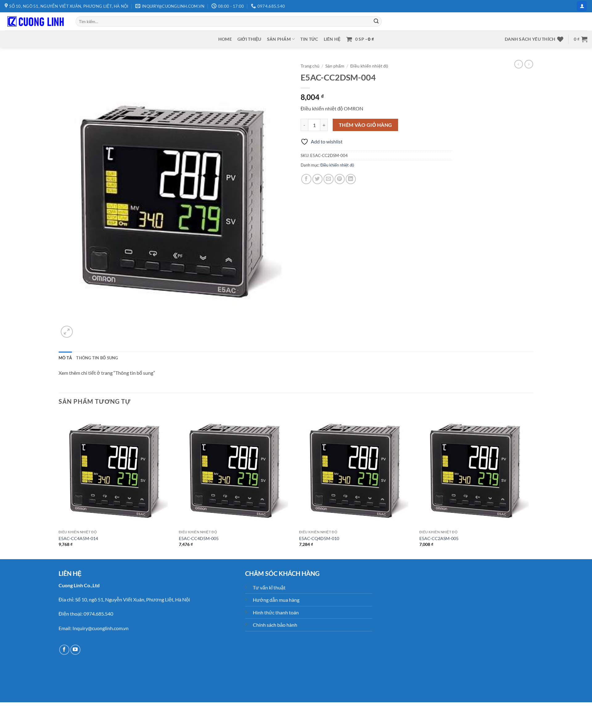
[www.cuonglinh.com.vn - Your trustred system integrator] (35, 21)
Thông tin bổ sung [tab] (97, 357)
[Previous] (59, 485)
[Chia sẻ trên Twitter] (317, 179)
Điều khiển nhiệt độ (369, 66)
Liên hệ (332, 39)
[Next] (533, 485)
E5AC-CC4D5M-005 (199, 538)
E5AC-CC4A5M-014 (78, 538)
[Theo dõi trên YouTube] (75, 650)
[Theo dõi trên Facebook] (64, 650)
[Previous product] (528, 64)
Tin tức (309, 39)
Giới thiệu (249, 39)
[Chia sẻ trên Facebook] (306, 179)
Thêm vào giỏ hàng (365, 125)
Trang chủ (310, 66)
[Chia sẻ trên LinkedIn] (351, 179)
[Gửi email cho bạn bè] (328, 179)
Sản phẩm (279, 39)
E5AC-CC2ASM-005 (438, 538)
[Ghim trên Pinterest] (340, 179)
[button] (582, 6)
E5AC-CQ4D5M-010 (319, 538)
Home (225, 39)
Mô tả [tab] (65, 357)
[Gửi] (376, 21)
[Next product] (518, 64)
